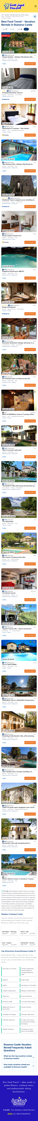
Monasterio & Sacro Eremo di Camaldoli (27, 1030)
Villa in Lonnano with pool (11, 450)
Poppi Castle (25, 980)
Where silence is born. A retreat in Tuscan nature (17, 879)
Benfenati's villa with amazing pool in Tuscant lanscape (16, 844)
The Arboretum (8, 521)
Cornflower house (8, 593)
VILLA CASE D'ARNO (9, 664)
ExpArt (5, 985)
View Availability (30, 63)
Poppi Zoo (6, 996)
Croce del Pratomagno (28, 1001)
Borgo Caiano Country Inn (11, 236)
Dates (4, 29)
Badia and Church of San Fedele (9, 1008)
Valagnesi (14, 382)
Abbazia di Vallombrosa (28, 991)
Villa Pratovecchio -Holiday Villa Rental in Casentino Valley (17, 165)
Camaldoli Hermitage (9, 1014)
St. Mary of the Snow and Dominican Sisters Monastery (28, 1022)
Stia (12, 96)
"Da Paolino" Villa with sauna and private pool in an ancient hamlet (19, 486)
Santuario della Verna (27, 1014)
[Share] (35, 16)
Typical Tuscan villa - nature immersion (16, 629)
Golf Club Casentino (9, 1020)
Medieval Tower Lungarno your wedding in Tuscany (18, 200)
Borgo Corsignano (9, 307)
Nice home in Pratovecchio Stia (13, 557)
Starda (8, 632)
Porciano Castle (7, 1001)
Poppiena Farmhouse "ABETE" (13, 271)
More (26, 29)
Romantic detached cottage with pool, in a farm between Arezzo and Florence (18, 343)
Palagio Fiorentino (8, 1029)
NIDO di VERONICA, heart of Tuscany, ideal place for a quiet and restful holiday (17, 415)
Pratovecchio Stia (6, 60)
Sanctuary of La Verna (9, 968)
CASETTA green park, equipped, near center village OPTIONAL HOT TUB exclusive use (18, 808)
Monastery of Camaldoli (28, 985)
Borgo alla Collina (16, 489)
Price (11, 29)
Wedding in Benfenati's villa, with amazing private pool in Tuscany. (18, 736)
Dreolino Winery (26, 1007)
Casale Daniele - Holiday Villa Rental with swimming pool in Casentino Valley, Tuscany (18, 57)
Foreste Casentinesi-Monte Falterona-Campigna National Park (27, 971)
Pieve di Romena (26, 996)
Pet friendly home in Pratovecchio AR (16, 378)
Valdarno (5, 980)
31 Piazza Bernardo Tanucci (12, 93)
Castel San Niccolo (6, 239)
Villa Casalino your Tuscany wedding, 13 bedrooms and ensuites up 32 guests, (17, 772)
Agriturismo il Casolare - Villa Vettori (15, 128)
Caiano (13, 239)
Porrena (9, 132)
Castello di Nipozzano (9, 991)
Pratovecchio (15, 60)
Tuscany (4, 132)
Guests (19, 29)
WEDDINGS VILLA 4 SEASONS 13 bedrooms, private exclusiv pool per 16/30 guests (18, 701)
